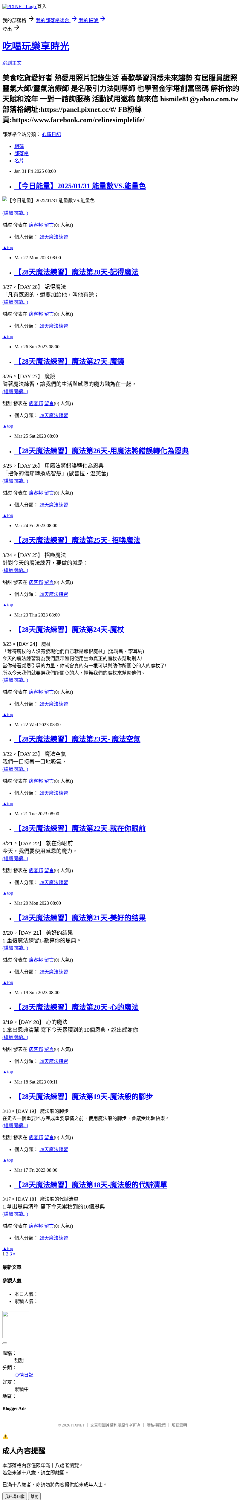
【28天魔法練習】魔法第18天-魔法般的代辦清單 (90, 1185)
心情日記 (51, 134)
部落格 (21, 153)
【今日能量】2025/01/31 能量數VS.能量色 (80, 186)
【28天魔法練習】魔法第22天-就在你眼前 (80, 828)
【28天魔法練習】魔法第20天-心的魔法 (76, 1007)
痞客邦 (36, 225)
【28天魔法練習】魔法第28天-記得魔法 (76, 272)
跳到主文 (12, 62)
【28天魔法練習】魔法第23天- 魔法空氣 (77, 739)
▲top (7, 247)
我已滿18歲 (14, 1496)
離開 (34, 1496)
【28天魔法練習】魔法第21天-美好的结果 (80, 918)
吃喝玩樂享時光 (35, 46)
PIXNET (78, 1425)
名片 (19, 160)
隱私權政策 (156, 1425)
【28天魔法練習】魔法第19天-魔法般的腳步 (83, 1097)
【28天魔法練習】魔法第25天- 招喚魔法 (77, 540)
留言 (49, 225)
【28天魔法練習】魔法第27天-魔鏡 (69, 361)
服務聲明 (179, 1425)
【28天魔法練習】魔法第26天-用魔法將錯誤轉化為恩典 (101, 451)
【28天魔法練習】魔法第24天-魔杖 (69, 630)
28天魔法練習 (53, 236)
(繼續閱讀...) (15, 213)
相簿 (19, 146)
